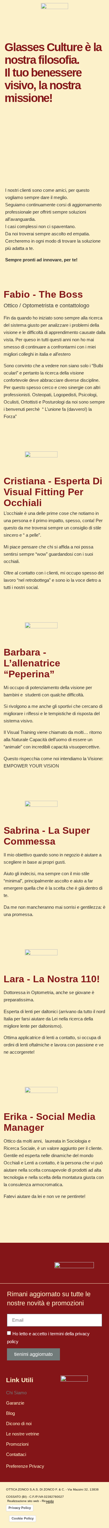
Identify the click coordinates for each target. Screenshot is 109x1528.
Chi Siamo (16, 1392)
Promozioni (17, 1444)
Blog (10, 1413)
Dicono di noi (18, 1423)
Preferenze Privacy (25, 1466)
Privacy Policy (19, 1508)
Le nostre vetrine (22, 1433)
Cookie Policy (23, 1518)
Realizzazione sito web (23, 1501)
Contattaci (16, 1454)
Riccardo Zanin (48, 1501)
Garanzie (15, 1402)
